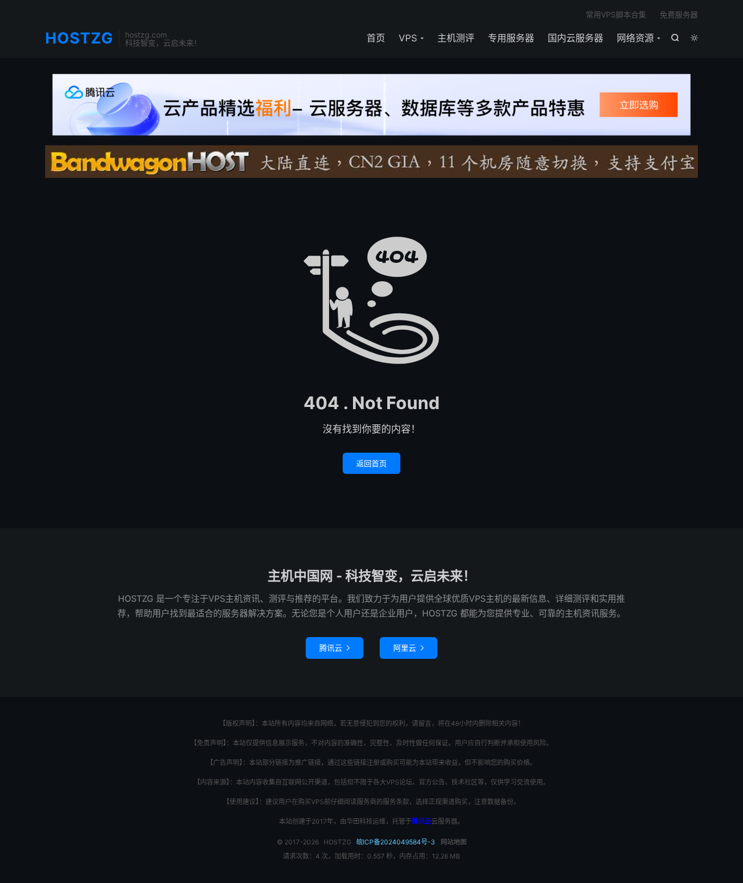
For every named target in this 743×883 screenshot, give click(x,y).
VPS (408, 38)
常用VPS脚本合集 (616, 14)
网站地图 (454, 842)
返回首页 (371, 463)
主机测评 (455, 38)
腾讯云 (334, 647)
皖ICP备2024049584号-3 (395, 842)
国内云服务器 (575, 38)
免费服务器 (679, 14)
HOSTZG (79, 38)
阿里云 (408, 647)
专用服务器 (511, 38)
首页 (376, 38)
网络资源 (635, 38)
